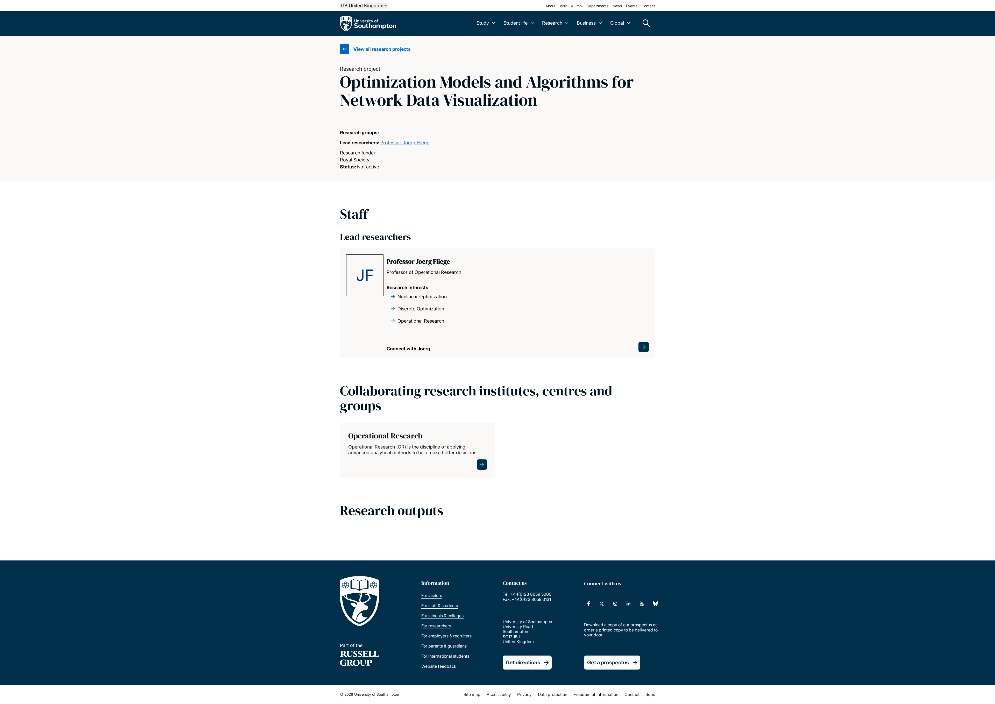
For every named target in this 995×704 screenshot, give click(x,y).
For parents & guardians (444, 646)
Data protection (552, 694)
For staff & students (439, 605)
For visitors (431, 595)
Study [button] (483, 23)
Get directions (523, 662)
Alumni (576, 6)
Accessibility (499, 694)
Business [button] (586, 23)
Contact (648, 6)
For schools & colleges (442, 615)
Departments (597, 6)
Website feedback (438, 666)
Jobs (650, 694)
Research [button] (552, 23)
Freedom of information (595, 694)
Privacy (524, 694)
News (617, 6)
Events (631, 6)
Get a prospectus (608, 662)
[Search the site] (644, 23)
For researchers (436, 625)
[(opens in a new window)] (588, 603)
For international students (445, 656)
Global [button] (617, 23)
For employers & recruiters (446, 635)
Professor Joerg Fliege (404, 142)
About (550, 6)
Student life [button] (515, 23)
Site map (472, 694)
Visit (563, 6)
